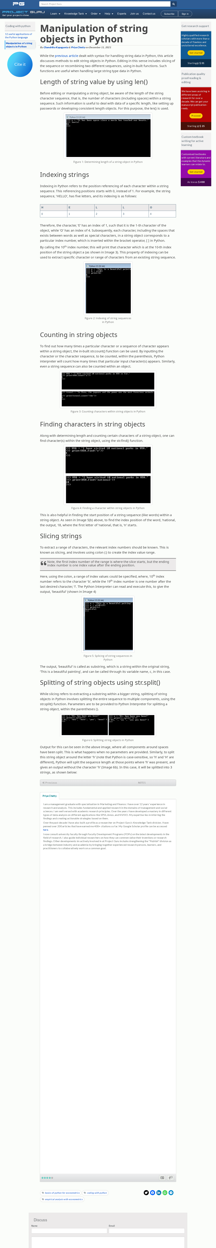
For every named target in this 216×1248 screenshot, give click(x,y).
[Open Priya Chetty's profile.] (162, 1178)
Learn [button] (53, 13)
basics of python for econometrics (62, 1192)
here (45, 829)
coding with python (97, 1192)
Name (34, 1225)
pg (19, 4)
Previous (51, 782)
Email (112, 1225)
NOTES (141, 782)
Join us (134, 13)
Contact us (149, 13)
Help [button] (107, 13)
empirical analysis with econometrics (64, 1199)
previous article (66, 56)
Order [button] (94, 13)
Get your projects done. (16, 15)
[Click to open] (20, 74)
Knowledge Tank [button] (74, 13)
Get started (196, 53)
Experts (121, 13)
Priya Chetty (78, 47)
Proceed (196, 115)
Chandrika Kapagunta (55, 47)
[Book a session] (170, 1178)
